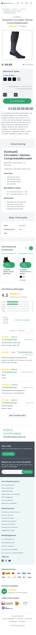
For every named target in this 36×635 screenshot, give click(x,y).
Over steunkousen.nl (8, 485)
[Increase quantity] (16, 95)
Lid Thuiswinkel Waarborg (24, 88)
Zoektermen (28, 618)
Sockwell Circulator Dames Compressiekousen (12, 12)
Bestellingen (13, 621)
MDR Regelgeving (7, 497)
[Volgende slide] (31, 248)
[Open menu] (31, 3)
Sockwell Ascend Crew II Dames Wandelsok (25, 271)
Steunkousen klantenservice (10, 512)
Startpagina (6, 9)
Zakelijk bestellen (7, 491)
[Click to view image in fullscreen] (17, 45)
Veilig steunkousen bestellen (11, 494)
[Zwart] (21, 277)
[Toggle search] (18, 3)
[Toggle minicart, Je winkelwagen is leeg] (26, 3)
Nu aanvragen (8, 454)
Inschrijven (27, 472)
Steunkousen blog (7, 488)
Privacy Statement (17, 616)
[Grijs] (24, 277)
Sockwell (23, 9)
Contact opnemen (7, 515)
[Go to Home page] (8, 3)
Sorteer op (13, 330)
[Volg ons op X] (6, 561)
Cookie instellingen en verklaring (12, 618)
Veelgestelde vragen (8, 530)
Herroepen (22, 621)
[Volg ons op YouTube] (9, 561)
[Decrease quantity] (5, 95)
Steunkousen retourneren (10, 527)
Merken (15, 9)
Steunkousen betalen (8, 524)
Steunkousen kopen (8, 518)
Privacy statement (7, 500)
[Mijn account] (22, 3)
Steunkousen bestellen (9, 521)
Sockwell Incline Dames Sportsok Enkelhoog (8, 271)
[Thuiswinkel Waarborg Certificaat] (7, 603)
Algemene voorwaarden (9, 503)
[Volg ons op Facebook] (3, 561)
